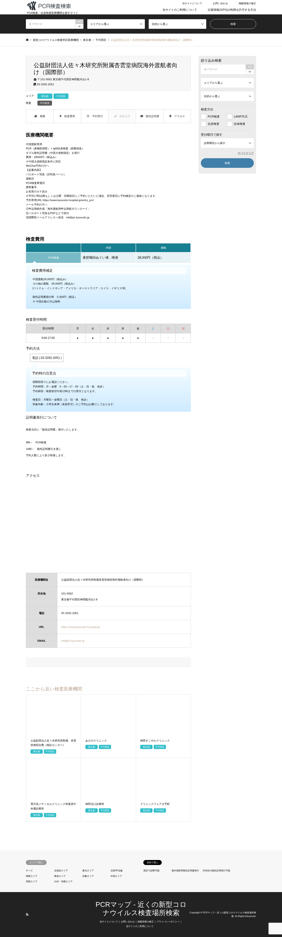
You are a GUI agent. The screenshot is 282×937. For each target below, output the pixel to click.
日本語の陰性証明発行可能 (216, 870)
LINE (32, 914)
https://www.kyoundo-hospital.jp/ (80, 626)
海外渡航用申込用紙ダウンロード (67, 208)
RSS (27, 914)
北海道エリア (61, 870)
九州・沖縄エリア (63, 881)
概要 (41, 116)
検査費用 (68, 116)
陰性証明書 (151, 116)
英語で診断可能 (151, 870)
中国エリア (116, 876)
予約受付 (96, 116)
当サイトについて (192, 3)
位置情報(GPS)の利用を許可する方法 (232, 9)
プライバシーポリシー (168, 921)
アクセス (178, 116)
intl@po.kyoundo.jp (77, 217)
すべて (29, 870)
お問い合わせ (220, 3)
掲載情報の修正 (247, 3)
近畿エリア (88, 876)
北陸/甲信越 (116, 870)
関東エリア (31, 876)
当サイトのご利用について (179, 9)
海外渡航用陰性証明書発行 (185, 870)
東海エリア (60, 876)
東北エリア (88, 870)
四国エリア (31, 881)
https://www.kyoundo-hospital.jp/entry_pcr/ (68, 200)
